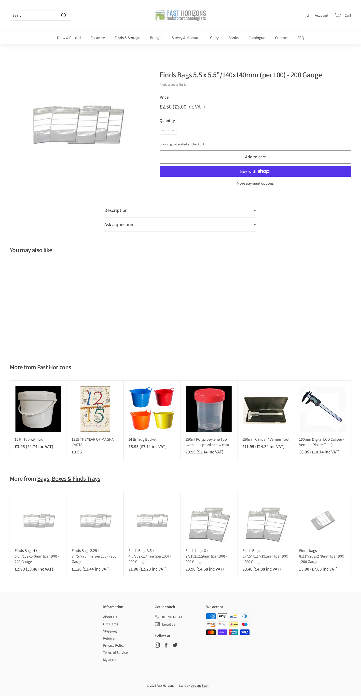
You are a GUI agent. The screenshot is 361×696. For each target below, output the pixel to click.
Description (116, 210)
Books (233, 37)
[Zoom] (76, 123)
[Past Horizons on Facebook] (166, 645)
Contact (281, 37)
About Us (110, 616)
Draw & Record (69, 37)
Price (164, 97)
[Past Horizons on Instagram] (157, 645)
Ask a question (118, 224)
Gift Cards (110, 624)
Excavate (98, 37)
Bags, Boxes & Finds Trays (68, 478)
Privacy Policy (114, 645)
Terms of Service (115, 652)
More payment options (255, 183)
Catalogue (257, 37)
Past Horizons (54, 367)
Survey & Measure (186, 37)
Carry (214, 37)
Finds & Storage (127, 37)
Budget (156, 37)
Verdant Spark (200, 685)
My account (112, 659)
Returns (109, 638)
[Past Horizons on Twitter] (175, 645)
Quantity (167, 120)
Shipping (166, 144)
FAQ (301, 37)
